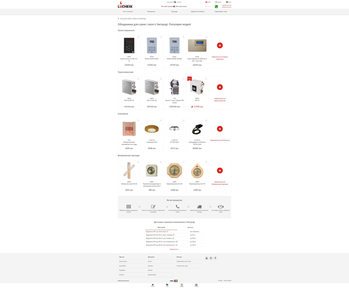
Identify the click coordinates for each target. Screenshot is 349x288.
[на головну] (125, 4)
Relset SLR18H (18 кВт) (174, 59)
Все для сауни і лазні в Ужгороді (133, 19)
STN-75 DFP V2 (152, 100)
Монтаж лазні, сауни (182, 266)
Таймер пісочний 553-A (129, 184)
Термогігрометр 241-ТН (174, 184)
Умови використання (123, 280)
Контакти (121, 274)
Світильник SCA (152, 142)
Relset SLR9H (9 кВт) (152, 59)
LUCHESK (229, 280)
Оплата (150, 261)
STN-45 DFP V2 (129, 100)
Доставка (150, 266)
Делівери (190, 227)
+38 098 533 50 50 (226, 5)
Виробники (122, 270)
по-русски (178, 2)
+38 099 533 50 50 (226, 7)
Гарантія (150, 270)
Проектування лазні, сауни (184, 261)
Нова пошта (161, 227)
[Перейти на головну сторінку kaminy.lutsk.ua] (174, 6)
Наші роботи (122, 266)
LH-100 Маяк (174, 142)
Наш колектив (123, 261)
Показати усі (174, 249)
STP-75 (197, 100)
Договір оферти (152, 274)
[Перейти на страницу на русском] (174, 2)
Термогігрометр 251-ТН (197, 184)
